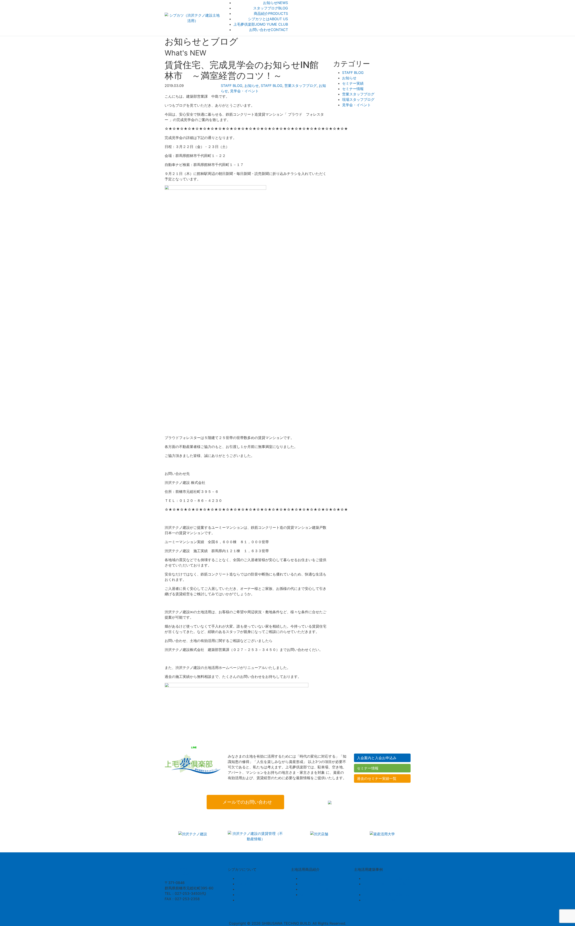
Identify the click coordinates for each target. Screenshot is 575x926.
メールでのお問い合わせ (247, 802)
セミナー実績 (353, 83)
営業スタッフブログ (300, 85)
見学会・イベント (244, 91)
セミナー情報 (353, 88)
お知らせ (251, 85)
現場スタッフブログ (358, 99)
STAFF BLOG (231, 85)
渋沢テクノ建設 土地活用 (189, 871)
